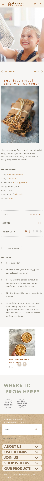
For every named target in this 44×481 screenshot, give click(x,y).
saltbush (18, 194)
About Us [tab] (12, 446)
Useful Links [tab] (15, 452)
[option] (22, 348)
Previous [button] (19, 364)
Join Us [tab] (11, 457)
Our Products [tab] (17, 468)
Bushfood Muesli (15, 174)
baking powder (20, 182)
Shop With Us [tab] (16, 463)
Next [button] (24, 364)
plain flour (12, 178)
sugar (11, 198)
